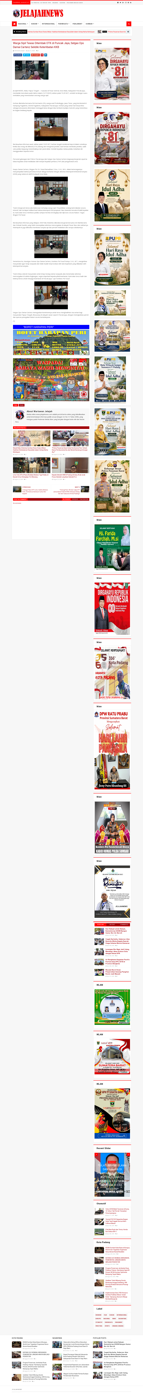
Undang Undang (117, 1326)
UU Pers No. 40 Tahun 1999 (41, 2)
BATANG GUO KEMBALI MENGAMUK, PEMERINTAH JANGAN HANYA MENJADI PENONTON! (117, 1260)
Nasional (22, 24)
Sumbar (89, 24)
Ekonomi (98, 1315)
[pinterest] (128, 3)
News (114, 1318)
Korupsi (98, 1318)
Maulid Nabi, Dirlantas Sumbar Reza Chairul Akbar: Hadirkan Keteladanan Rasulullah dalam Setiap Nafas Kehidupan (30, 450)
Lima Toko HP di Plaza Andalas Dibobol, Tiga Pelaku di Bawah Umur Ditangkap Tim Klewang (30, 476)
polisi (60, 31)
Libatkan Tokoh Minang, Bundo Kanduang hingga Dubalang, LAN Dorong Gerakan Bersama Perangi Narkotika (36, 1377)
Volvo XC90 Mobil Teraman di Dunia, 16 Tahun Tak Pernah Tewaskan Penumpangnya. (117, 1211)
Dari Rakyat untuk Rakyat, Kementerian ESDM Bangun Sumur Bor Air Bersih (116, 931)
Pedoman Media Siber (75, 2)
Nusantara (122, 1318)
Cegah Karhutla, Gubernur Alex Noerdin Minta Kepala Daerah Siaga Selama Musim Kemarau (118, 941)
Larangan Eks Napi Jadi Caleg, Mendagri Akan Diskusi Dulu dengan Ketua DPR (118, 951)
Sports (107, 1326)
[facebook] (118, 3)
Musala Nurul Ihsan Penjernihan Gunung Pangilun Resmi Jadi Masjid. (117, 972)
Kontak (62, 2)
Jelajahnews (17, 1389)
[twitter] (120, 3)
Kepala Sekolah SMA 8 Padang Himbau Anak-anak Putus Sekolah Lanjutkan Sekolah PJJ (68, 476)
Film (105, 1315)
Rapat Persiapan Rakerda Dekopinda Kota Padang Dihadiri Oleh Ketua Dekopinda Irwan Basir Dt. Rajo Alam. (75, 1356)
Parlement (77, 24)
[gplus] (123, 3)
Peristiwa (99, 1326)
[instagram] (126, 3)
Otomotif (99, 1322)
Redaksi (55, 2)
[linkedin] (130, 3)
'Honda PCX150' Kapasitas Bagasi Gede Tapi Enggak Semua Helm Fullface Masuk (117, 1221)
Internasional (48, 24)
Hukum (34, 24)
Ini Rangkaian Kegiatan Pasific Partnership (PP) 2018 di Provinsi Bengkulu (118, 962)
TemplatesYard (16, 1392)
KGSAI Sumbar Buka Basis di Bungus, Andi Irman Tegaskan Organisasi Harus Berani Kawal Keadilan (118, 1250)
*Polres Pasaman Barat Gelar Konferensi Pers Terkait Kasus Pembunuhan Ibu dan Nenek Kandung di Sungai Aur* (101, 32)
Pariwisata (63, 24)
